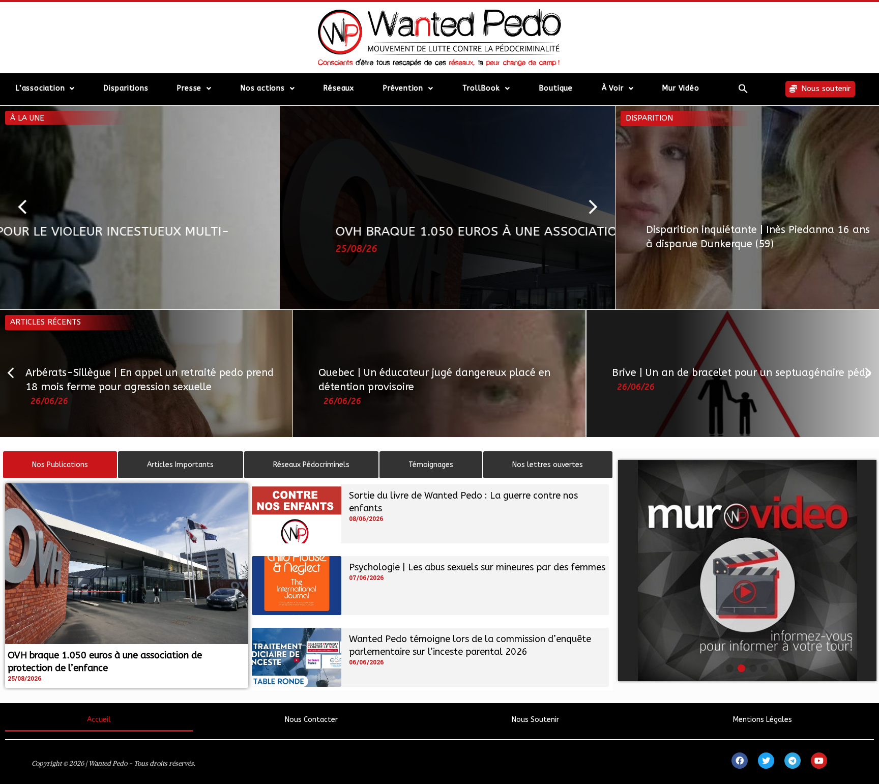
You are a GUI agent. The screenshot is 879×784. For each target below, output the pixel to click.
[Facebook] (739, 760)
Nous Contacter (311, 719)
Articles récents (45, 322)
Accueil (99, 719)
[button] (743, 88)
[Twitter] (766, 760)
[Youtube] (819, 760)
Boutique (556, 88)
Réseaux (339, 88)
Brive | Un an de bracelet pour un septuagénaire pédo (741, 373)
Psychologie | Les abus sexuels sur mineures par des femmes (477, 567)
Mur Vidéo (680, 88)
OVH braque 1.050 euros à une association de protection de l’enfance (294, 231)
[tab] (60, 464)
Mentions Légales (762, 719)
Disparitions (126, 88)
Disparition (649, 118)
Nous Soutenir (535, 719)
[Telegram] (792, 760)
